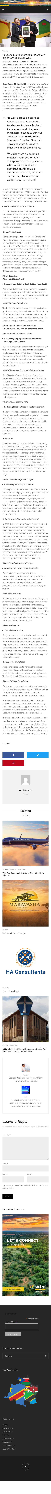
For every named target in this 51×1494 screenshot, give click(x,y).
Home (4, 1425)
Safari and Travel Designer (14, 933)
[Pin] (13, 763)
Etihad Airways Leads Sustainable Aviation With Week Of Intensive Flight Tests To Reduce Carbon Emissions (25, 1102)
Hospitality (6, 1442)
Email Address (11, 1322)
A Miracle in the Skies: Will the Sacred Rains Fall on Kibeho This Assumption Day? (24, 1050)
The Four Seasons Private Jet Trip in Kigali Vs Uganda (23, 874)
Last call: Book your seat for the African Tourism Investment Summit (25, 1078)
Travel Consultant (10, 991)
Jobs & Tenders (8, 1449)
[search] (45, 1356)
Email (4, 1174)
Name (5, 1164)
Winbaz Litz (26, 790)
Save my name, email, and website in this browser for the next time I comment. (24, 1186)
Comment (6, 1135)
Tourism (5, 51)
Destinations (7, 1428)
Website (30, 1174)
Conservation (8, 1439)
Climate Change (9, 1445)
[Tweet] (38, 755)
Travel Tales (21, 869)
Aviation (5, 869)
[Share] (13, 755)
